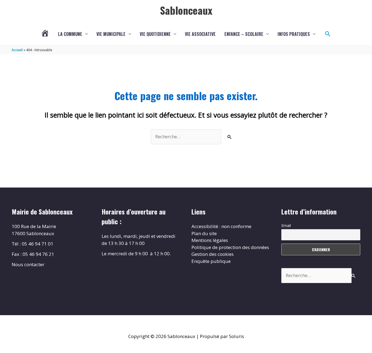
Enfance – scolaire (243, 34)
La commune (70, 34)
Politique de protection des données (230, 247)
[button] (327, 34)
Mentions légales (209, 240)
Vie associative (200, 34)
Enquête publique (211, 261)
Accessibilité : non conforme (221, 226)
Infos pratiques (294, 34)
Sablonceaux (186, 10)
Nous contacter (28, 264)
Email (286, 225)
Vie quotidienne (155, 34)
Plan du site (204, 233)
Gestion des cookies (212, 254)
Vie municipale (111, 34)
